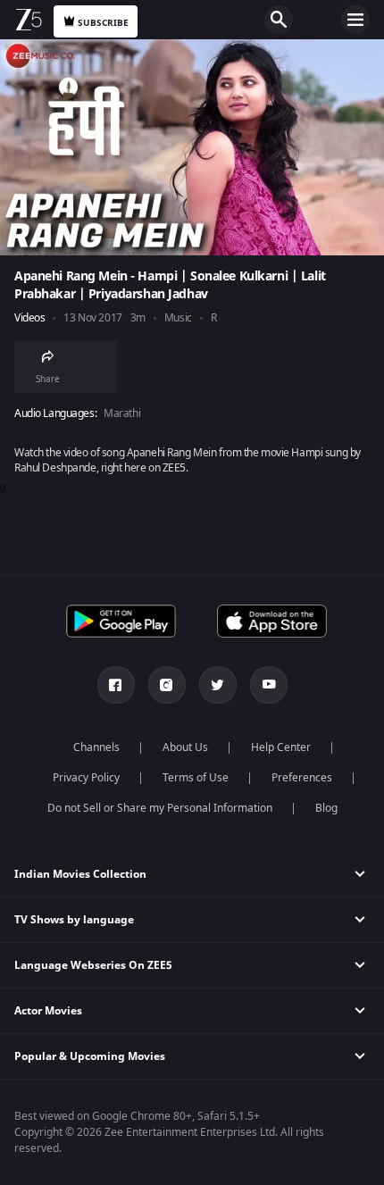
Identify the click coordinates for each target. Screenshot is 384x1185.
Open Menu (355, 19)
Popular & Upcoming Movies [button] (89, 1056)
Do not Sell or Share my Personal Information (159, 808)
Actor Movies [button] (48, 1011)
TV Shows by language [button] (74, 920)
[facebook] (116, 685)
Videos (29, 318)
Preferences (301, 778)
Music (178, 318)
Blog (326, 808)
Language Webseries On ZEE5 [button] (93, 965)
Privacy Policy (86, 778)
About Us (185, 747)
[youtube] (269, 685)
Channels (96, 747)
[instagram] (167, 685)
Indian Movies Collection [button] (80, 874)
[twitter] (218, 685)
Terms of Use (196, 778)
